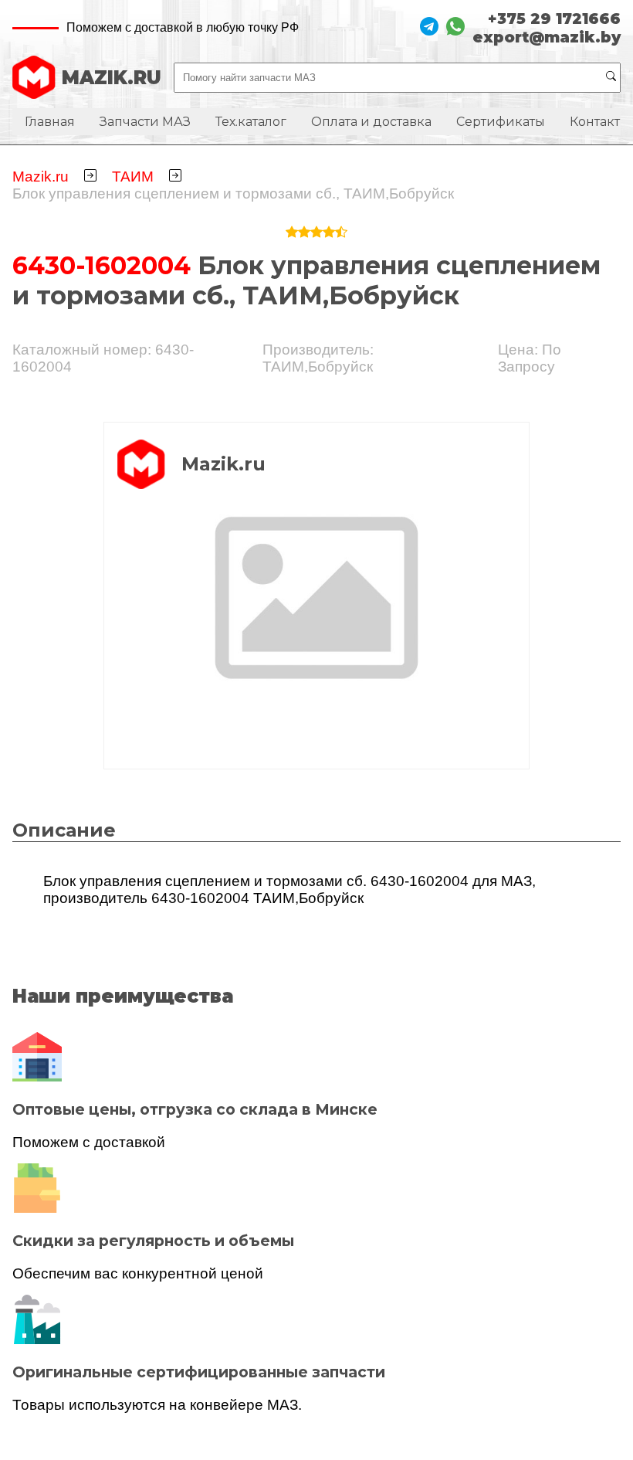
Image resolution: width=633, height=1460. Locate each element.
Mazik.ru (40, 176)
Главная (50, 121)
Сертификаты (500, 121)
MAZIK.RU (111, 77)
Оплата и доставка (371, 121)
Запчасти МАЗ (145, 121)
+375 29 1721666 (554, 18)
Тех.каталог (250, 121)
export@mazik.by (546, 37)
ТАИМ (133, 176)
